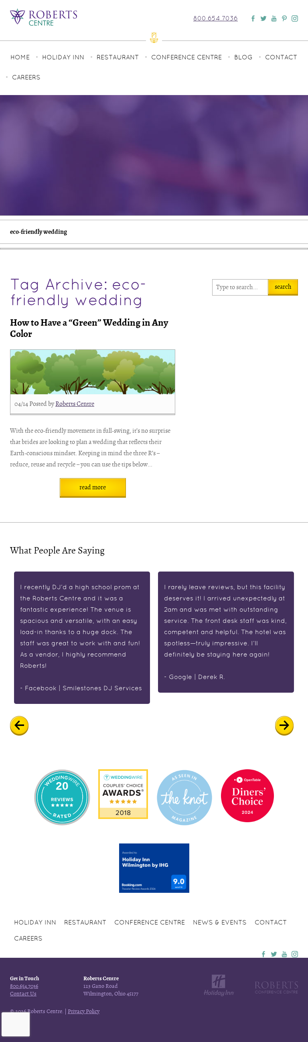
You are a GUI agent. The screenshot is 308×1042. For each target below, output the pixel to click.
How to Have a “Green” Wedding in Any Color (89, 328)
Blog (243, 57)
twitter (274, 954)
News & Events (220, 922)
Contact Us (23, 993)
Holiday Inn (63, 57)
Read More (92, 487)
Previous (25, 726)
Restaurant (118, 57)
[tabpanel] (82, 638)
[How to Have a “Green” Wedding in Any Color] (92, 372)
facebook (263, 954)
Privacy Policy (83, 1011)
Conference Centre (186, 57)
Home (20, 57)
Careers (26, 77)
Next (290, 726)
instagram (295, 954)
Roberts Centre (74, 404)
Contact (281, 57)
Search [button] (283, 287)
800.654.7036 (215, 18)
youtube (284, 954)
